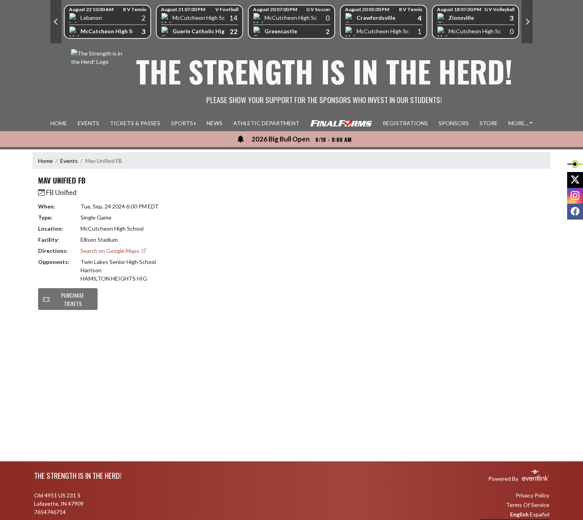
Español (539, 514)
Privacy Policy (532, 495)
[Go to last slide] (55, 22)
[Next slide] (527, 22)
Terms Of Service (527, 504)
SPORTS (182, 123)
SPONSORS (454, 123)
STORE (488, 123)
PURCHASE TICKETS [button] (72, 299)
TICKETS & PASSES (135, 123)
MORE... (518, 123)
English (519, 514)
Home (45, 160)
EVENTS (88, 123)
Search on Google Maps (110, 250)
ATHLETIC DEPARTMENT (266, 123)
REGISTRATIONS (405, 123)
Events (69, 160)
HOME (58, 123)
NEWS (214, 123)
